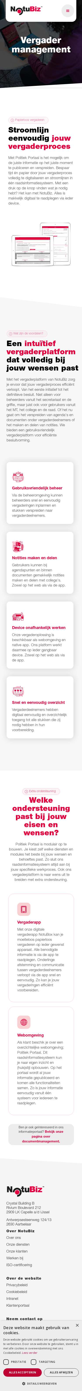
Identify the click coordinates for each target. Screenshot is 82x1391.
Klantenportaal (17, 1306)
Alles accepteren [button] (22, 1372)
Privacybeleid (17, 1285)
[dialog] (41, 1356)
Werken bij (14, 1258)
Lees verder (29, 1353)
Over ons (13, 1238)
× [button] (77, 1325)
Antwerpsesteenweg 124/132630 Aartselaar (28, 1222)
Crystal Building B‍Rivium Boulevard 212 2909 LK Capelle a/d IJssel (27, 1208)
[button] (67, 10)
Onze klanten (17, 1252)
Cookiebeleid (16, 1292)
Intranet (12, 1299)
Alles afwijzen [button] (61, 1372)
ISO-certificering (19, 1265)
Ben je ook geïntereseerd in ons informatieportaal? (41, 1134)
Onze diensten (18, 1245)
